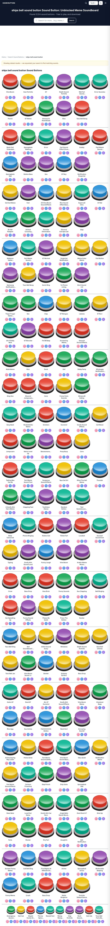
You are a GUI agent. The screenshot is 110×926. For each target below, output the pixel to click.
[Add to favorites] (6, 97)
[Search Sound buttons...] (86, 3)
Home (4, 57)
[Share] (10, 97)
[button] (10, 82)
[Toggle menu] (105, 3)
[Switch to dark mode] (101, 3)
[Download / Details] (13, 97)
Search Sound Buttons (16, 57)
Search (71, 20)
